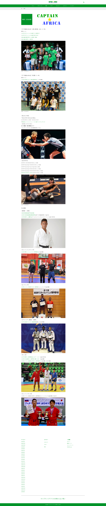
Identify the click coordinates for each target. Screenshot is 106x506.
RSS (83, 2)
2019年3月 (23, 482)
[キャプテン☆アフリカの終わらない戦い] (53, 2)
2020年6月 (23, 470)
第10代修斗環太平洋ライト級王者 (28, 37)
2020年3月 (23, 472)
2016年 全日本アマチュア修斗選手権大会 (29, 79)
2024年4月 (23, 454)
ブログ (51, 5)
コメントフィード (70, 445)
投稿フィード (69, 443)
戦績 (46, 5)
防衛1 (36, 37)
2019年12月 (23, 477)
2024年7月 (23, 450)
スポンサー (58, 5)
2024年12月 (23, 443)
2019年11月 (23, 479)
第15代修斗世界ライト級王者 (27, 39)
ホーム (33, 5)
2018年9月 (23, 491)
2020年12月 (23, 463)
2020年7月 (23, 468)
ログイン (68, 441)
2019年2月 (23, 484)
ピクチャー (65, 5)
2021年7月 (23, 457)
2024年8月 (23, 448)
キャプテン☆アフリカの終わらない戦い (53, 498)
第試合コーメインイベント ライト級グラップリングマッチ (33, 121)
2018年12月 (23, 488)
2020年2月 (23, 473)
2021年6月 (23, 459)
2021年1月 (23, 461)
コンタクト (72, 5)
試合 (45, 446)
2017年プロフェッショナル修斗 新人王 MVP (30, 35)
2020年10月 (23, 466)
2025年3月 (23, 441)
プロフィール (39, 5)
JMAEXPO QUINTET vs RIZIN (26, 172)
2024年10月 (23, 445)
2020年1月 (23, 475)
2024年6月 (23, 452)
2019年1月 (23, 486)
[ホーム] (21, 7)
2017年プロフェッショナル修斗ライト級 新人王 (30, 33)
